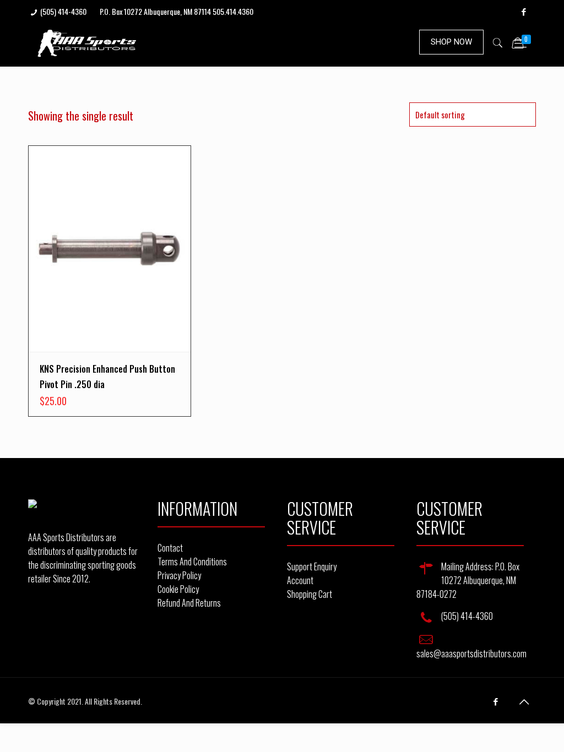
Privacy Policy (179, 575)
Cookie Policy (178, 589)
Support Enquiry (312, 566)
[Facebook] (523, 11)
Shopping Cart (309, 594)
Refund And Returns (189, 602)
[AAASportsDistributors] (87, 42)
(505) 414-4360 (63, 11)
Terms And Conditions (192, 561)
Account (300, 580)
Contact (170, 547)
